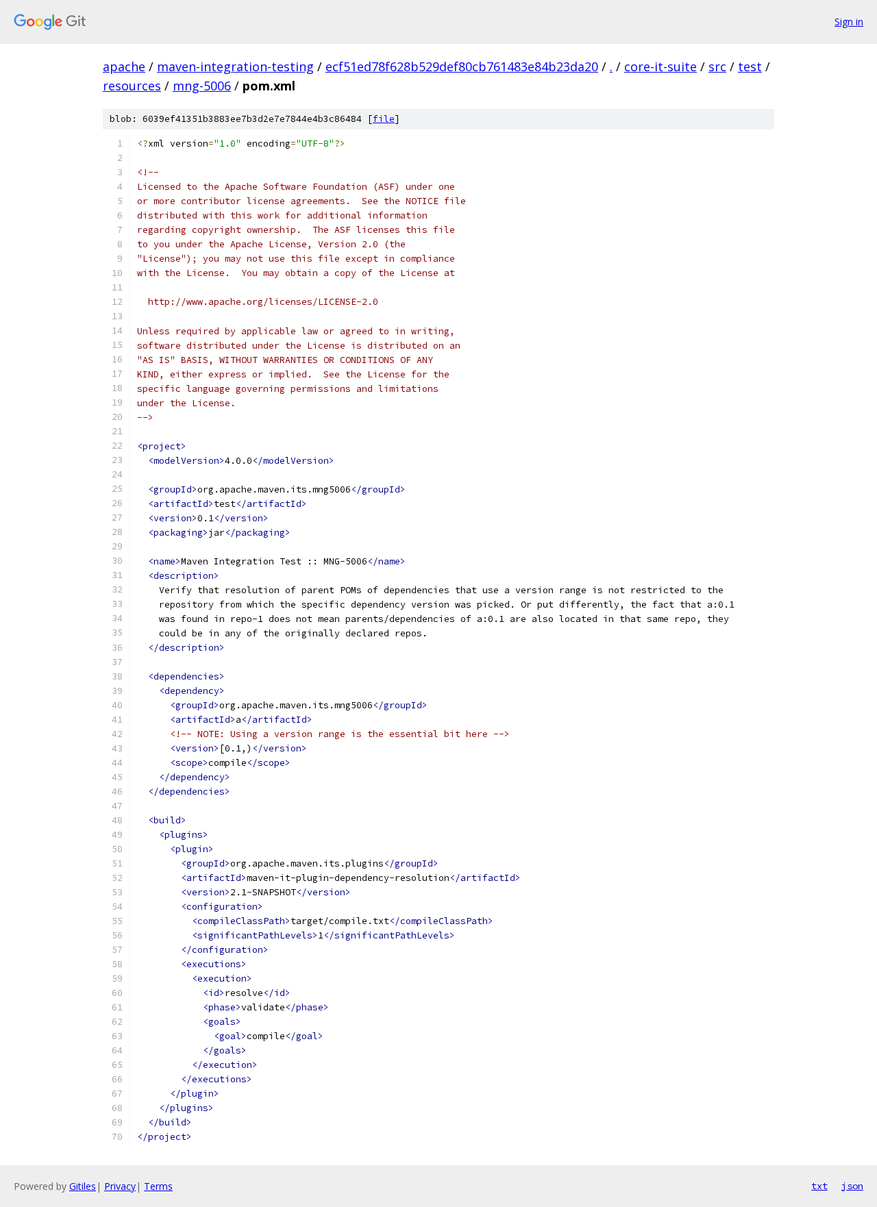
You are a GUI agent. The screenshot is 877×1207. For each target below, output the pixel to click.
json (852, 1186)
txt (819, 1186)
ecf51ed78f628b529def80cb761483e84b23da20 (461, 66)
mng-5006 (202, 85)
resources (132, 85)
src (717, 66)
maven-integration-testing (235, 66)
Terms (158, 1186)
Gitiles (82, 1186)
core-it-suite (660, 66)
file (384, 119)
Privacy (120, 1186)
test (750, 66)
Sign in (849, 21)
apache (124, 66)
